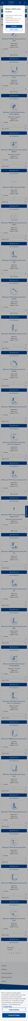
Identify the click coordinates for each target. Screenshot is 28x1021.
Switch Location (14, 29)
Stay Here (14, 26)
